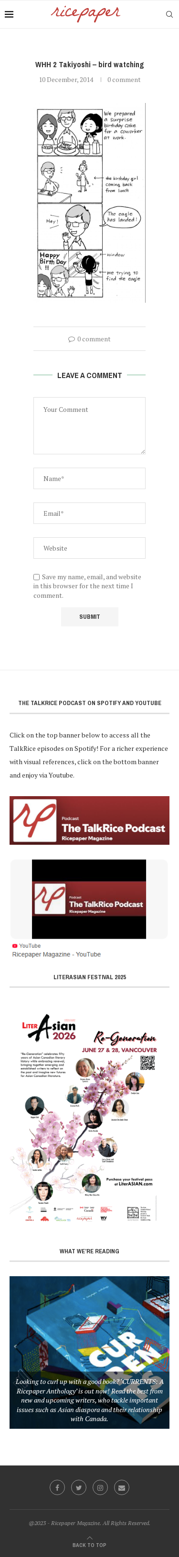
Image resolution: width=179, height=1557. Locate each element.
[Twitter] (78, 1487)
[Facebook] (57, 1487)
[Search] (169, 14)
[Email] (121, 1487)
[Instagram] (100, 1487)
